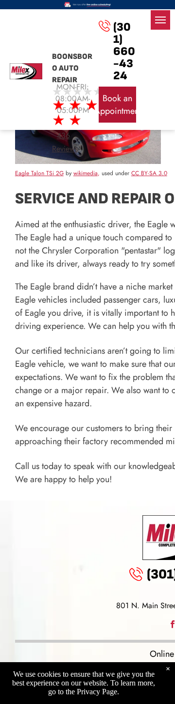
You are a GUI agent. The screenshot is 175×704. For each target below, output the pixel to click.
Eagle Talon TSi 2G (39, 173)
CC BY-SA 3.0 (149, 173)
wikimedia (85, 173)
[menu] (160, 20)
